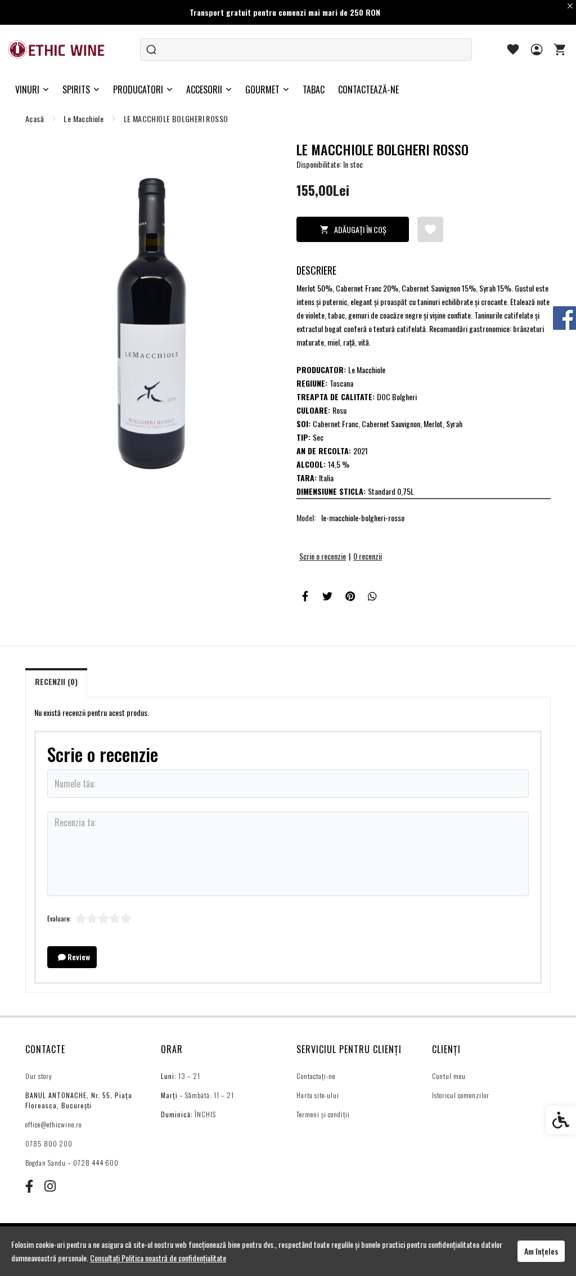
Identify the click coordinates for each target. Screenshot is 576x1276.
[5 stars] (126, 918)
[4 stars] (114, 918)
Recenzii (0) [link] (56, 681)
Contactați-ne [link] (315, 1076)
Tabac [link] (314, 89)
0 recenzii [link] (367, 556)
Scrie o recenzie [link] (322, 556)
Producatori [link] (138, 89)
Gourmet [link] (262, 89)
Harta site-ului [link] (317, 1095)
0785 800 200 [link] (49, 1143)
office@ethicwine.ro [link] (53, 1124)
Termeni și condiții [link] (323, 1114)
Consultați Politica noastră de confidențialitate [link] (158, 1258)
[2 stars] (92, 918)
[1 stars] (81, 918)
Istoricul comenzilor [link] (460, 1095)
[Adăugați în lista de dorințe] (430, 229)
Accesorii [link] (204, 89)
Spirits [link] (76, 89)
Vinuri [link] (27, 89)
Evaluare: (59, 918)
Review (78, 956)
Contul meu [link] (449, 1076)
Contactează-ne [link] (368, 89)
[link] (57, 50)
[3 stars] (103, 918)
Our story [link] (38, 1076)
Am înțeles (541, 1251)
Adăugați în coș (360, 229)
